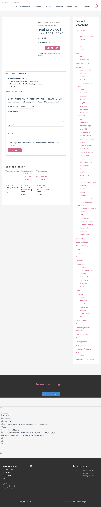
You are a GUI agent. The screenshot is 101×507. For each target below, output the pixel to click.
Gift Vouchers (25, 6)
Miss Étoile (83, 172)
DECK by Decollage (86, 36)
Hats (81, 56)
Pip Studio (83, 185)
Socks (82, 50)
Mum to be (84, 307)
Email (10, 134)
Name (11, 125)
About (69, 6)
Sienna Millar (84, 195)
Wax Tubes (84, 287)
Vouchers (79, 345)
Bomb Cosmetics (82, 63)
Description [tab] (10, 73)
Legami (82, 159)
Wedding (83, 311)
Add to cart (52, 48)
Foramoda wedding (83, 257)
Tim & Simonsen (85, 218)
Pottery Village (81, 320)
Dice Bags (83, 96)
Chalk (82, 90)
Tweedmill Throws (86, 225)
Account (87, 6)
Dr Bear (82, 99)
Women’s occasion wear (85, 359)
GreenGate (84, 122)
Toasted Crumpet (86, 221)
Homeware (80, 264)
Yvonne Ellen (84, 235)
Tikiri (81, 215)
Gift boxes (79, 261)
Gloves (57, 53)
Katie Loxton (84, 156)
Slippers (82, 46)
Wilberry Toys (84, 59)
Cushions (83, 274)
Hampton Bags (85, 126)
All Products (37, 6)
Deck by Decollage (82, 246)
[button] (50, 447)
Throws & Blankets (86, 280)
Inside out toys (85, 132)
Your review (14, 111)
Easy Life (83, 103)
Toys (77, 338)
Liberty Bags (84, 166)
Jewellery (83, 142)
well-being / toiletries (84, 349)
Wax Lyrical (84, 228)
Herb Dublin (84, 129)
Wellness (79, 353)
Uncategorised (81, 342)
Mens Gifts (83, 304)
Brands (48, 6)
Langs (78, 291)
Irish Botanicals (87, 270)
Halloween (83, 300)
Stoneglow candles (87, 199)
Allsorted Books (85, 70)
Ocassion (59, 6)
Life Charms (84, 169)
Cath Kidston (84, 80)
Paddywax (83, 179)
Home (15, 6)
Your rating (13, 106)
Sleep (82, 356)
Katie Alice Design (86, 152)
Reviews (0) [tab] (21, 73)
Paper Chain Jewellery (88, 182)
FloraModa (83, 106)
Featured (79, 253)
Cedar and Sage (82, 242)
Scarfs (82, 43)
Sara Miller (83, 192)
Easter (78, 249)
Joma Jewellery (85, 146)
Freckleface (84, 109)
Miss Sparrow (84, 175)
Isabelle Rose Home (87, 139)
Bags (81, 33)
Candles (83, 267)
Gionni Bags (84, 119)
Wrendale (83, 231)
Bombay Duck (85, 73)
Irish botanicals (85, 136)
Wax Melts (83, 283)
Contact (78, 6)
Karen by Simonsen (87, 149)
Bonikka (82, 77)
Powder (52, 23)
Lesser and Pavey (86, 162)
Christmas (83, 297)
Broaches (79, 238)
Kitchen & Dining (85, 277)
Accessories (51, 53)
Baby (77, 53)
